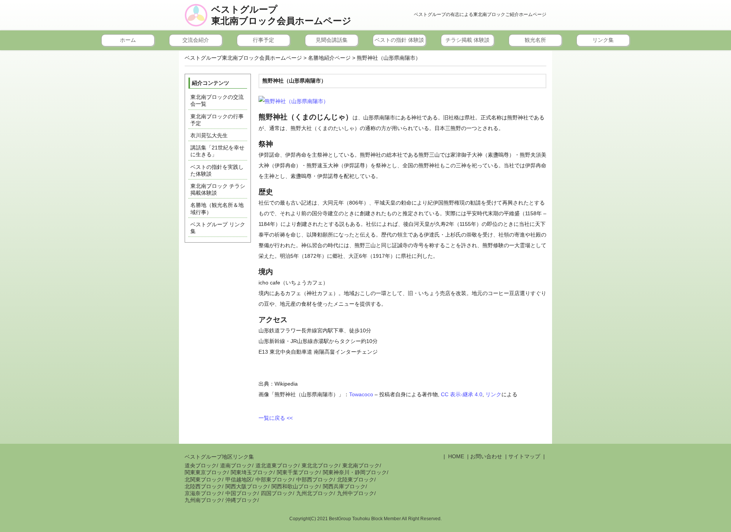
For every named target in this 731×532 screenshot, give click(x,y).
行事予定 (263, 40)
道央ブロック (201, 465)
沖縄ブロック (241, 500)
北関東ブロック (203, 479)
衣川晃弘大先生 (209, 135)
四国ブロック (277, 493)
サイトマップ (524, 456)
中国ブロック (241, 493)
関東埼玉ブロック (252, 472)
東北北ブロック (320, 465)
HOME (455, 456)
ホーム (128, 40)
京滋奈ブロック (203, 493)
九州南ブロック (203, 500)
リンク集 (603, 40)
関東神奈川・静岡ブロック (355, 472)
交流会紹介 (195, 40)
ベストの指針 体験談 (399, 40)
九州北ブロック (315, 493)
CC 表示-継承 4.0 (461, 394)
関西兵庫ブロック (344, 486)
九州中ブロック (355, 493)
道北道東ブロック (276, 465)
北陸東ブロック (355, 479)
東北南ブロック (361, 465)
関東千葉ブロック (298, 472)
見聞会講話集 (332, 40)
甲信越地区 (238, 479)
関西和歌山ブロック (295, 486)
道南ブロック (236, 465)
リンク (493, 394)
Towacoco (361, 394)
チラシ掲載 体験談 (467, 40)
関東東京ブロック (206, 472)
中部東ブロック (274, 479)
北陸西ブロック (203, 486)
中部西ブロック (315, 479)
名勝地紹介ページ (329, 58)
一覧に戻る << (276, 418)
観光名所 (535, 40)
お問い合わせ (486, 456)
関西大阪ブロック (246, 486)
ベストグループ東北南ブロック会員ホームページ (281, 15)
